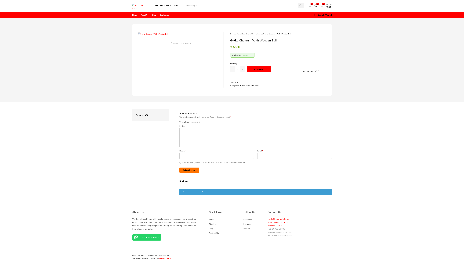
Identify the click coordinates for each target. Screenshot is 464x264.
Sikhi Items (255, 85)
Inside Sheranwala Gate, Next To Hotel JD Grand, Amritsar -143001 (278, 222)
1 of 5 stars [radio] (192, 122)
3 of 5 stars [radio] (196, 122)
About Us (144, 15)
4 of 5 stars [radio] (198, 122)
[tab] (148, 115)
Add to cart (259, 69)
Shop (154, 15)
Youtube (246, 228)
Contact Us (164, 15)
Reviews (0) (142, 115)
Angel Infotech (165, 258)
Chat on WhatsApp (149, 237)
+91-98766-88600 (276, 229)
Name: (182, 151)
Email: (260, 151)
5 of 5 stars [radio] (200, 122)
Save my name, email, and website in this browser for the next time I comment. (213, 163)
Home (134, 15)
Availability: (236, 55)
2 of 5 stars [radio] (194, 122)
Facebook (247, 219)
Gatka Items (245, 85)
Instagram (247, 224)
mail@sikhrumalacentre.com (279, 232)
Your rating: (184, 122)
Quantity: (233, 63)
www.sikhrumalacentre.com (280, 235)
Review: (182, 126)
